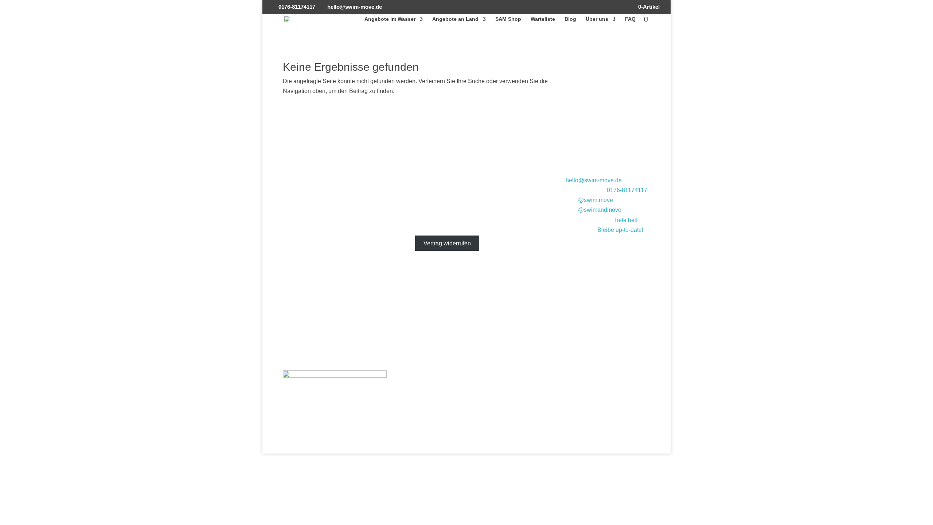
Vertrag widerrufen (447, 243)
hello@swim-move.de (594, 180)
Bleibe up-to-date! (620, 230)
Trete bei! (625, 220)
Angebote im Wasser (389, 19)
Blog (570, 19)
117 (642, 190)
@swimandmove (599, 210)
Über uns (597, 19)
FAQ (630, 19)
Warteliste (543, 19)
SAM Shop (508, 19)
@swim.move (595, 200)
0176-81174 (622, 190)
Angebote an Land (455, 19)
